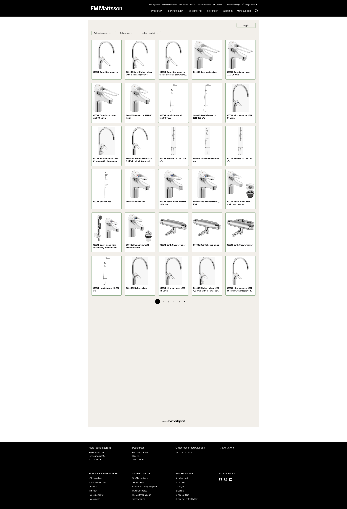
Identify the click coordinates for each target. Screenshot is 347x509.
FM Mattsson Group (141, 495)
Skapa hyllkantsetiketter (186, 499)
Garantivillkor (138, 482)
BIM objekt (217, 4)
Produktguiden (154, 4)
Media (192, 4)
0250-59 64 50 (186, 452)
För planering (194, 10)
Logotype (180, 486)
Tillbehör (93, 490)
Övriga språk (250, 4)
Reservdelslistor (96, 495)
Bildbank (180, 490)
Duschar (93, 486)
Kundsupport (244, 10)
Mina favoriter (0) (233, 4)
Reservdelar (94, 499)
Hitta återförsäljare (169, 4)
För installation (175, 10)
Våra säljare (183, 4)
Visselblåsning (138, 499)
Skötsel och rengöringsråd (144, 486)
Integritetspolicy (139, 490)
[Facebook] (220, 479)
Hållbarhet (227, 10)
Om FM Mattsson (204, 4)
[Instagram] (225, 479)
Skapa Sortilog (182, 495)
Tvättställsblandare (97, 482)
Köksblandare (95, 478)
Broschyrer (181, 482)
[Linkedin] (230, 479)
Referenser (212, 10)
